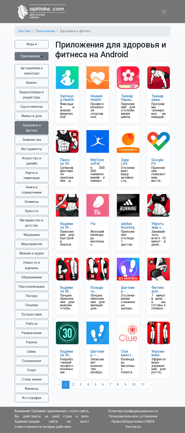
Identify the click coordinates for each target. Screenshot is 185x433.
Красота (31, 211)
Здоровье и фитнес (32, 127)
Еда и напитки (32, 107)
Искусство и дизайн (31, 160)
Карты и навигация (32, 175)
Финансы (32, 389)
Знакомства (31, 140)
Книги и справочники (32, 189)
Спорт (31, 370)
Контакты (133, 427)
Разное (31, 342)
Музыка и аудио (31, 253)
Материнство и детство (31, 222)
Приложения (31, 56)
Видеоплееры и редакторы (32, 94)
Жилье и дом (31, 116)
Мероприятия (31, 244)
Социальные (31, 361)
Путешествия (31, 314)
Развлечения (32, 333)
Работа (31, 324)
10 (133, 385)
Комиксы (32, 202)
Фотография (31, 398)
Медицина (32, 235)
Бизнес (31, 83)
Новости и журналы (31, 265)
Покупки (31, 305)
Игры (31, 44)
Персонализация (31, 287)
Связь (31, 352)
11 (143, 385)
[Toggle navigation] (164, 11)
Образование (31, 277)
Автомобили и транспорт (32, 70)
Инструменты (31, 149)
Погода (31, 296)
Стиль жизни (32, 379)
